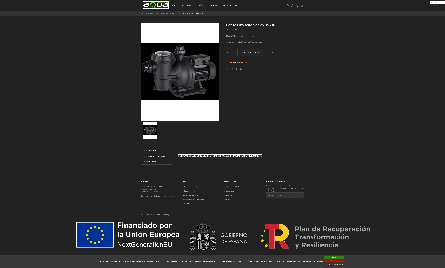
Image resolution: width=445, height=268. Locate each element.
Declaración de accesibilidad (193, 199)
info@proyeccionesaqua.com (164, 196)
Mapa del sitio (188, 203)
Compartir (227, 69)
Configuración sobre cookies (334, 264)
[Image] (150, 130)
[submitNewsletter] (301, 195)
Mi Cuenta (228, 195)
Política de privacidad (191, 187)
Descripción (150, 151)
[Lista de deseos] (267, 52)
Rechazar (334, 261)
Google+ (236, 69)
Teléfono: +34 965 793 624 (233, 187)
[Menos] (228, 52)
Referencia (231, 30)
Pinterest (241, 69)
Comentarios (150, 161)
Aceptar (333, 257)
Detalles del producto (154, 156)
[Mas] (235, 52)
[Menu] (292, 5)
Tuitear (232, 69)
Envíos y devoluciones (191, 195)
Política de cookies (189, 191)
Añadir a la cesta (251, 52)
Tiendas (227, 199)
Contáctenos (229, 191)
